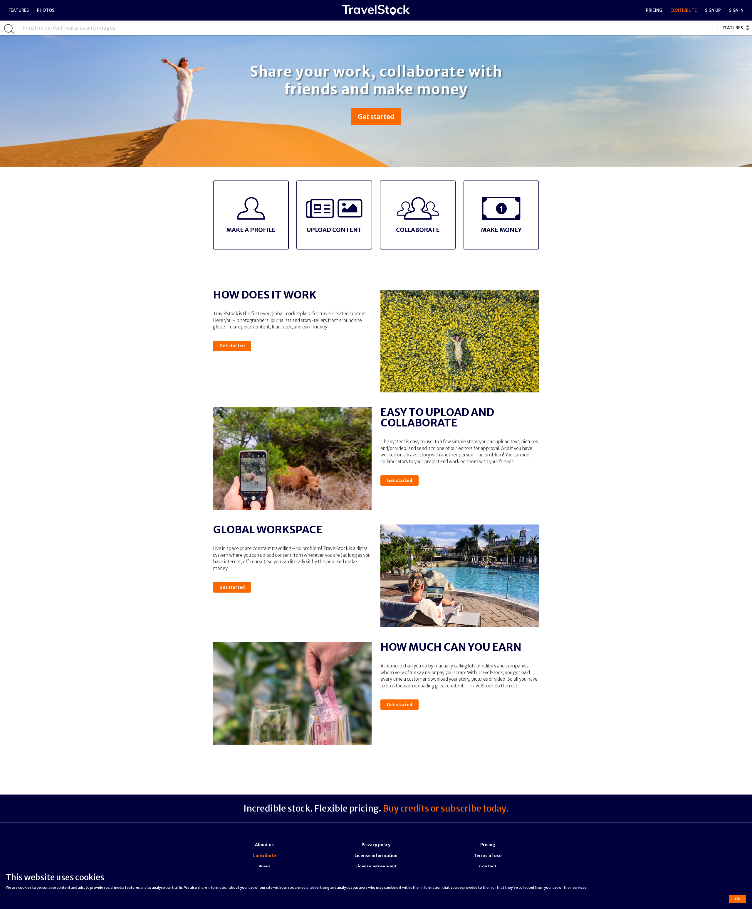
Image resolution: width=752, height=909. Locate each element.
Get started (376, 117)
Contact (487, 866)
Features (19, 10)
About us (264, 844)
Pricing (654, 10)
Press (264, 866)
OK (737, 899)
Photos (45, 10)
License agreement (376, 866)
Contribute (683, 10)
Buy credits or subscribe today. (446, 808)
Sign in (736, 10)
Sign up (713, 10)
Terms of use (488, 855)
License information (376, 855)
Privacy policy (376, 844)
